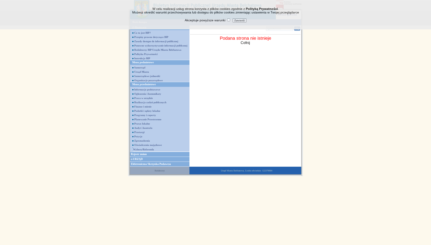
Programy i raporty (145, 115)
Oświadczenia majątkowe (148, 145)
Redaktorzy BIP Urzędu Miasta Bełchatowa (157, 49)
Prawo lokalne (142, 123)
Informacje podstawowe (147, 89)
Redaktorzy (160, 170)
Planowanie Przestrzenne (147, 119)
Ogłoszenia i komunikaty (147, 93)
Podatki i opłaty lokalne (147, 110)
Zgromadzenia (142, 140)
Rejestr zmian (139, 154)
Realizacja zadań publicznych (150, 102)
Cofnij (245, 43)
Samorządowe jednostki (147, 76)
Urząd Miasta (141, 71)
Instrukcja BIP (142, 58)
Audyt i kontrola (143, 128)
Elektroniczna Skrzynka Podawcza (151, 164)
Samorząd (139, 67)
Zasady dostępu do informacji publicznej (156, 41)
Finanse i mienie (143, 106)
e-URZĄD (137, 159)
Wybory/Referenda (143, 149)
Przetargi (139, 132)
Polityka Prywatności (146, 54)
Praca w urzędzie (143, 98)
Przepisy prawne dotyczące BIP (151, 37)
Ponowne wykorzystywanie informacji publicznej (160, 45)
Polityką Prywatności (262, 9)
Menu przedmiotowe (144, 84)
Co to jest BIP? (142, 32)
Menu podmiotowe (143, 62)
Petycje (138, 136)
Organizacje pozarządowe (148, 80)
